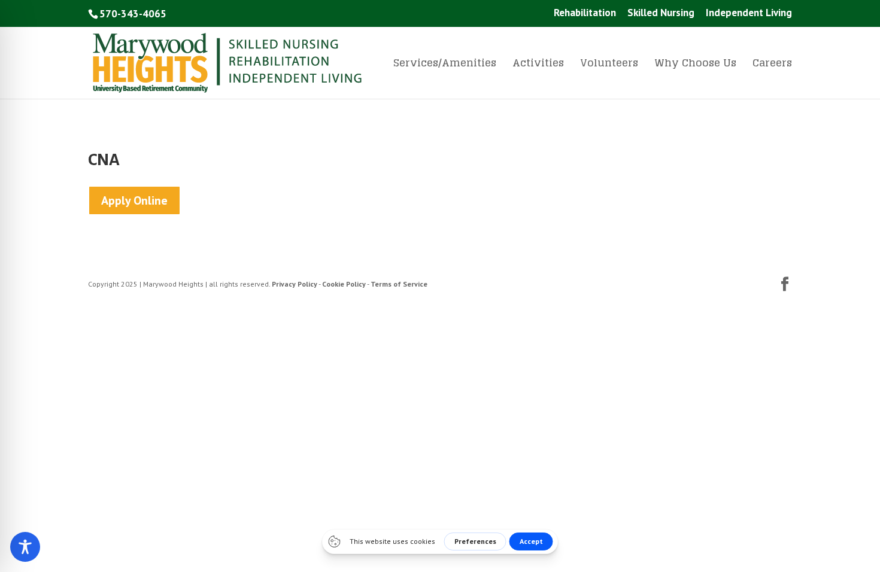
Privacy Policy (294, 283)
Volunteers (609, 65)
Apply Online (134, 200)
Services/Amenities (444, 65)
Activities (538, 65)
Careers (772, 65)
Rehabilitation (585, 13)
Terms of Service (399, 283)
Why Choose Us (695, 65)
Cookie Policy (344, 283)
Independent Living (749, 13)
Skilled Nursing (660, 13)
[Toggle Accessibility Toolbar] (25, 547)
